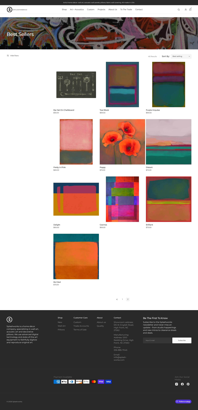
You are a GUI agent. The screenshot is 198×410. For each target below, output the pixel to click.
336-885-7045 (120, 350)
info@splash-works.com (120, 358)
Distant (149, 167)
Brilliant (149, 225)
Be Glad (57, 282)
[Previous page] (117, 299)
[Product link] (76, 89)
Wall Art (62, 326)
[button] (178, 9)
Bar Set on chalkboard (63, 110)
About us (101, 322)
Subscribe (182, 340)
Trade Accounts (81, 326)
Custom (77, 322)
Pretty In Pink (59, 167)
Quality (100, 326)
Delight (56, 225)
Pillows (61, 329)
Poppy (102, 167)
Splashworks (17, 402)
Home (9, 19)
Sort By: (166, 56)
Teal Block (104, 110)
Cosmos (103, 225)
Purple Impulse (153, 110)
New (60, 322)
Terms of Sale (80, 329)
